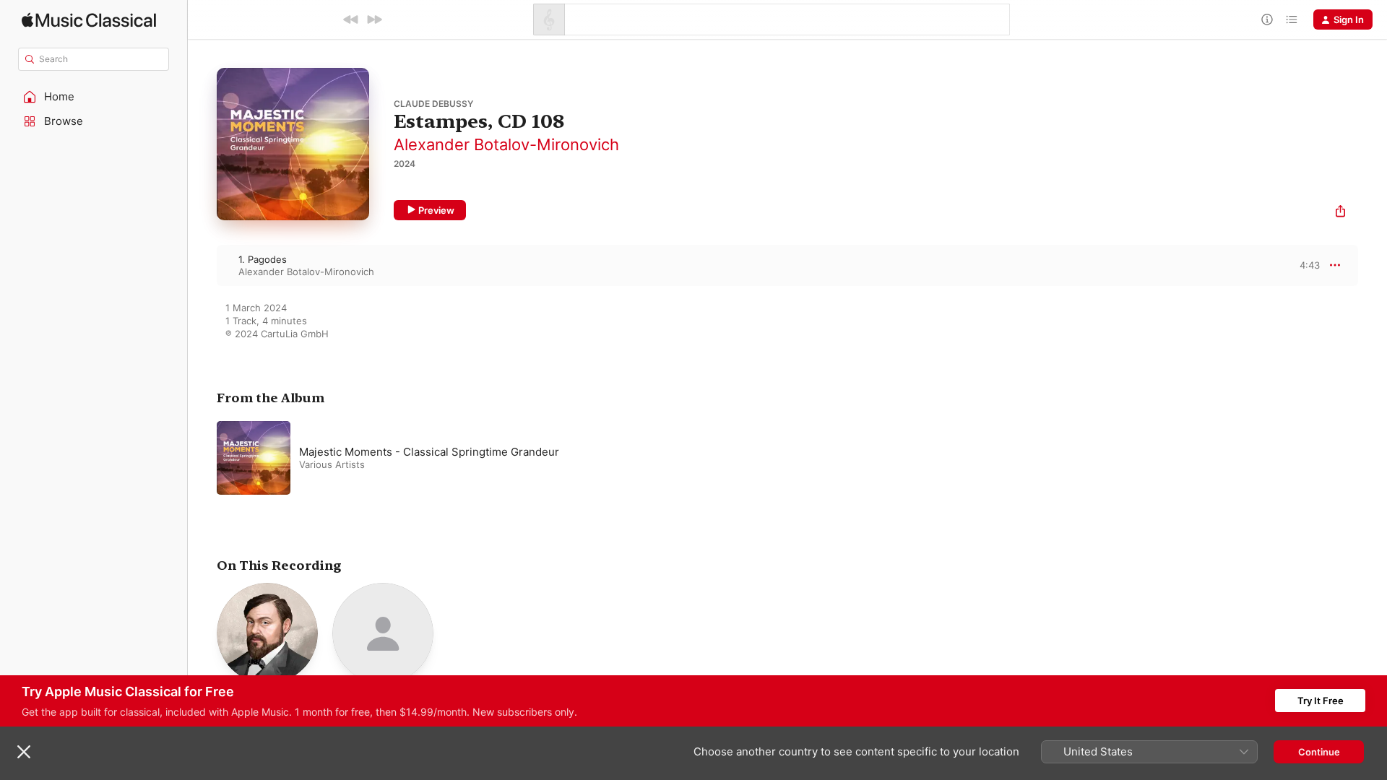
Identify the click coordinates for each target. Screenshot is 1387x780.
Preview (436, 210)
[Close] (23, 751)
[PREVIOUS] (351, 19)
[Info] (1267, 19)
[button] (94, 97)
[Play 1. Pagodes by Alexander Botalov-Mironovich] (202, 265)
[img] (89, 20)
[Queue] (1291, 19)
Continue (1319, 752)
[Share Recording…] (1340, 213)
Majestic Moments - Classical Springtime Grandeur (429, 452)
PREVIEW (1304, 265)
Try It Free (1320, 700)
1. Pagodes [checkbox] (262, 259)
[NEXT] (374, 19)
